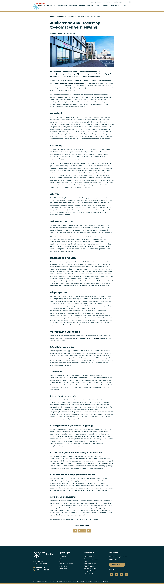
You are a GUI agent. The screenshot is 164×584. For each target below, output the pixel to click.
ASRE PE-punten (89, 566)
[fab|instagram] (126, 575)
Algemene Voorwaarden (91, 582)
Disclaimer (104, 582)
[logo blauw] (43, 6)
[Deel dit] (80, 530)
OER (85, 561)
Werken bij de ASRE (90, 568)
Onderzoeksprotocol (91, 559)
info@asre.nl (40, 567)
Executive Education (66, 564)
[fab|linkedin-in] (111, 575)
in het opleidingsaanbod (96, 338)
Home (52, 16)
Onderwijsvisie (89, 556)
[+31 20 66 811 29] (34, 570)
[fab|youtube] (121, 575)
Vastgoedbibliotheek (91, 571)
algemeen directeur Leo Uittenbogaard (69, 83)
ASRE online (63, 566)
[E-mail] (75, 530)
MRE (60, 559)
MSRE (60, 561)
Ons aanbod (63, 556)
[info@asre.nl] (34, 567)
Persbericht (60, 16)
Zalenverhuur (88, 573)
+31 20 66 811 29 (42, 570)
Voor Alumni (63, 568)
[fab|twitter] (116, 575)
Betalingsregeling (90, 564)
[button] (129, 5)
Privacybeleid (77, 582)
